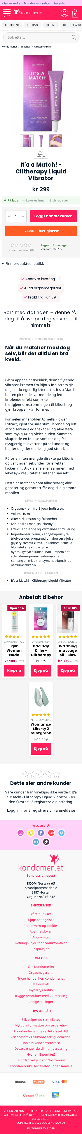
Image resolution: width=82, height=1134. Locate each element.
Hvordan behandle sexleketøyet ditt (41, 1031)
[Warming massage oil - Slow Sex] (68, 606)
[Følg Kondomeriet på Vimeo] (61, 836)
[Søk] (74, 37)
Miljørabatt (41, 984)
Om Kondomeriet (41, 966)
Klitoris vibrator (42, 719)
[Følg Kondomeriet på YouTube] (51, 836)
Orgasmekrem (22, 508)
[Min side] (64, 13)
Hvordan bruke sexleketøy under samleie (41, 1066)
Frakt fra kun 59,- (42, 297)
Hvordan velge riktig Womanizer (40, 1060)
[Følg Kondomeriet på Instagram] (20, 836)
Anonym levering (39, 278)
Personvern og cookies (41, 926)
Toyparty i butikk (41, 990)
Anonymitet (59, 3)
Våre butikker (41, 914)
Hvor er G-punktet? (41, 1054)
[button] (41, 141)
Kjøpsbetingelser (41, 920)
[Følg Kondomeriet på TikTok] (46, 845)
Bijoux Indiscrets (51, 508)
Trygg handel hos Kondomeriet (41, 978)
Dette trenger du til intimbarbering (41, 1048)
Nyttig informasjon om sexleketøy (41, 1025)
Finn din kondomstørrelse (41, 1043)
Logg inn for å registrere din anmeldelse (41, 810)
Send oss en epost (41, 875)
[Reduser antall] (8, 216)
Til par (50, 25)
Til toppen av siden (41, 1128)
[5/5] (41, 637)
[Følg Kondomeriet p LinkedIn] (36, 845)
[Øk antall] (22, 216)
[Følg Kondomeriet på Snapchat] (31, 836)
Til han (32, 25)
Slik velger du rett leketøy (41, 1019)
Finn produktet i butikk (24, 263)
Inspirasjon (41, 949)
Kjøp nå (14, 670)
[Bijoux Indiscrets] (41, 159)
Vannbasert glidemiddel (20, 641)
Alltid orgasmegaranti (42, 288)
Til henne (12, 25)
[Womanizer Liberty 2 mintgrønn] (41, 684)
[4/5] (14, 637)
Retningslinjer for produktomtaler (41, 943)
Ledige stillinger (41, 1002)
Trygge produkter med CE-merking (41, 996)
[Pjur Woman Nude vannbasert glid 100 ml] (14, 606)
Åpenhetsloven (41, 931)
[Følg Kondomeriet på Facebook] (41, 836)
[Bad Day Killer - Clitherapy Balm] (41, 606)
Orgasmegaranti (41, 972)
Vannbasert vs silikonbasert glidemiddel (41, 1037)
